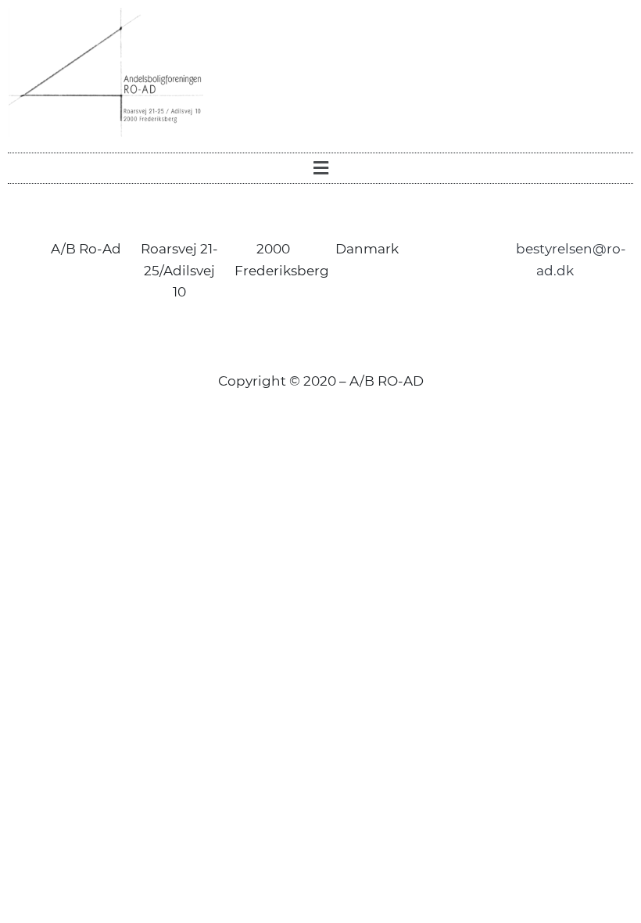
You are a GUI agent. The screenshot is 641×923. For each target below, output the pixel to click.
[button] (320, 168)
